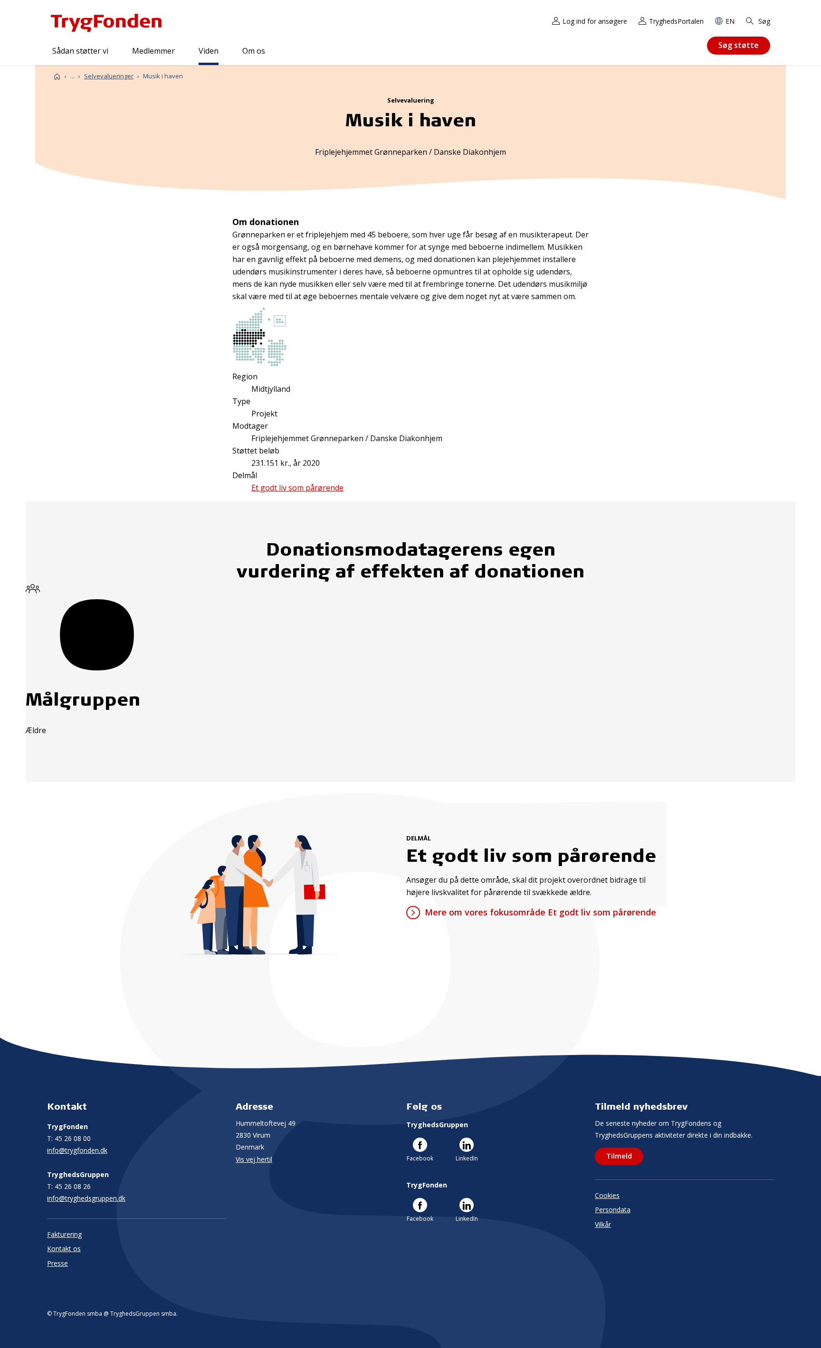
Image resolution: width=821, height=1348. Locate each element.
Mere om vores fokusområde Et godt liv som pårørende (540, 912)
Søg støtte (738, 45)
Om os (253, 51)
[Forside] (57, 76)
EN (730, 21)
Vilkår (603, 1224)
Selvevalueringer (109, 76)
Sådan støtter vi (80, 51)
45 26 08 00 (69, 1138)
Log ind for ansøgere (595, 21)
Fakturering (64, 1234)
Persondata (612, 1209)
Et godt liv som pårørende (297, 487)
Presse (57, 1263)
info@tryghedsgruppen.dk (86, 1198)
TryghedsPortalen (676, 21)
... (72, 76)
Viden (209, 51)
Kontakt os (64, 1248)
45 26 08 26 (69, 1186)
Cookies (607, 1195)
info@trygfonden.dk (77, 1150)
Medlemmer (153, 51)
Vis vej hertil (254, 1159)
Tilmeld (619, 1155)
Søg (763, 21)
